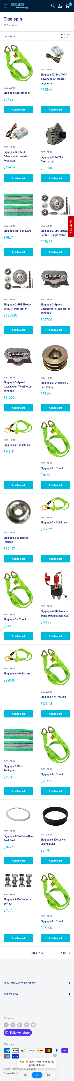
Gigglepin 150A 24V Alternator (52, 159)
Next (63, 952)
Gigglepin (9, 87)
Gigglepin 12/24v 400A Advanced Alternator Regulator (54, 79)
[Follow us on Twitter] (12, 1024)
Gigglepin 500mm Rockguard (14, 768)
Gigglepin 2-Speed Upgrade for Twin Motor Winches (17, 386)
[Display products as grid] (62, 36)
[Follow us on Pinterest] (26, 1024)
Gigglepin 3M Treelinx (16, 619)
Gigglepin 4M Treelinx (53, 696)
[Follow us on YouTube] (33, 1024)
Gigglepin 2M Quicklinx (17, 444)
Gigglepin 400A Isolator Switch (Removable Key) (55, 613)
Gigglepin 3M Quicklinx (54, 522)
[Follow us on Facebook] (6, 1024)
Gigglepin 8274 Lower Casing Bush (53, 841)
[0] (67, 6)
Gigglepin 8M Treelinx (53, 921)
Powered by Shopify (14, 1073)
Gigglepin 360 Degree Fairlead (16, 539)
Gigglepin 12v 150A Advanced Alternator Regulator (16, 156)
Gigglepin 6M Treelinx (53, 774)
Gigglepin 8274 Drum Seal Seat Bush (18, 838)
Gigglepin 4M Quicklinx (17, 673)
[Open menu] (5, 6)
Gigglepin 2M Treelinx (53, 468)
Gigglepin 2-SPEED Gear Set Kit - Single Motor (55, 232)
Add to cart (18, 109)
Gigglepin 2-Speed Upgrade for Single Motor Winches (55, 309)
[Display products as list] (68, 36)
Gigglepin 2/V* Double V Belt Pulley (54, 385)
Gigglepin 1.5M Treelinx (17, 92)
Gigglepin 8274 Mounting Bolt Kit (18, 901)
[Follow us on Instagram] (19, 1024)
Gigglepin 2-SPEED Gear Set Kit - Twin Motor (18, 306)
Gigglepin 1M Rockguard (17, 230)
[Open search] (53, 6)
